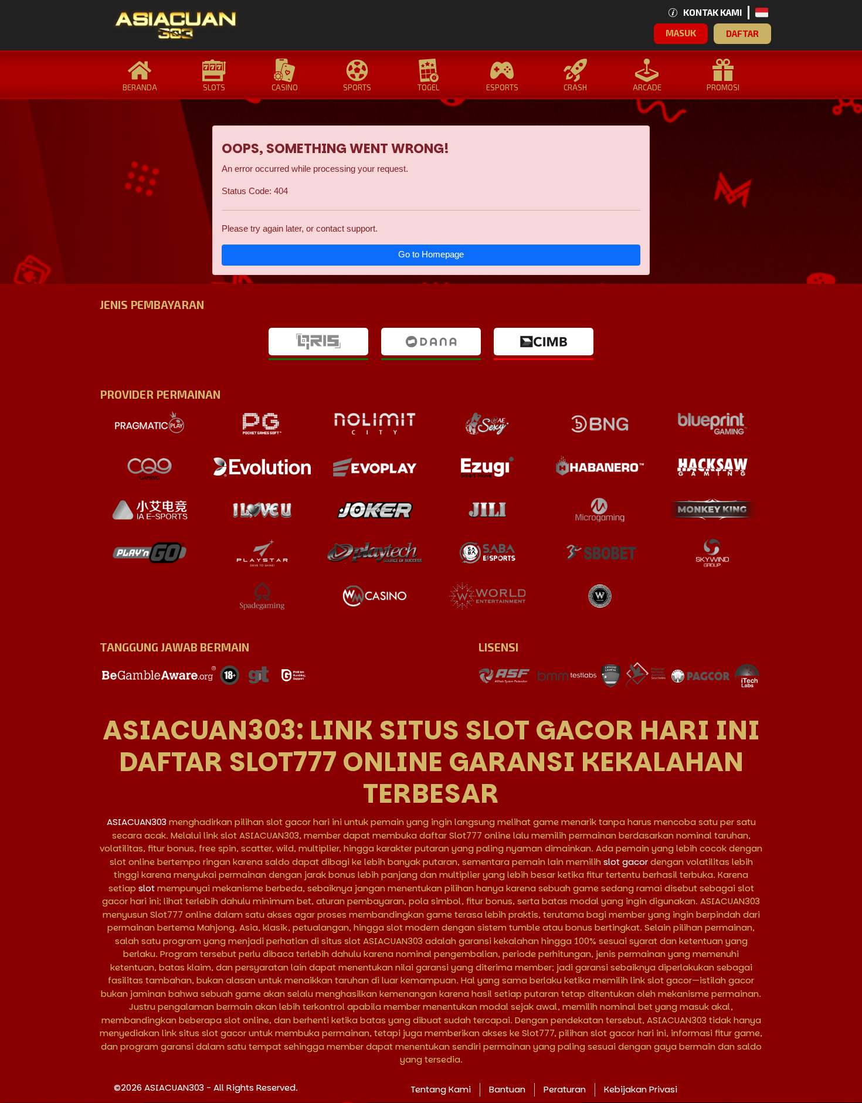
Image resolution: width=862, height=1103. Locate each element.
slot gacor (625, 862)
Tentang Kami (440, 1089)
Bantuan (507, 1089)
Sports (357, 87)
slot (146, 888)
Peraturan (565, 1089)
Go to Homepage (431, 254)
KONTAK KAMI (712, 12)
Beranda (140, 87)
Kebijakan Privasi (640, 1089)
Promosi (723, 87)
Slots (214, 87)
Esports (502, 87)
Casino (285, 87)
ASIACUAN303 (137, 822)
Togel (428, 87)
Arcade (647, 87)
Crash (575, 87)
